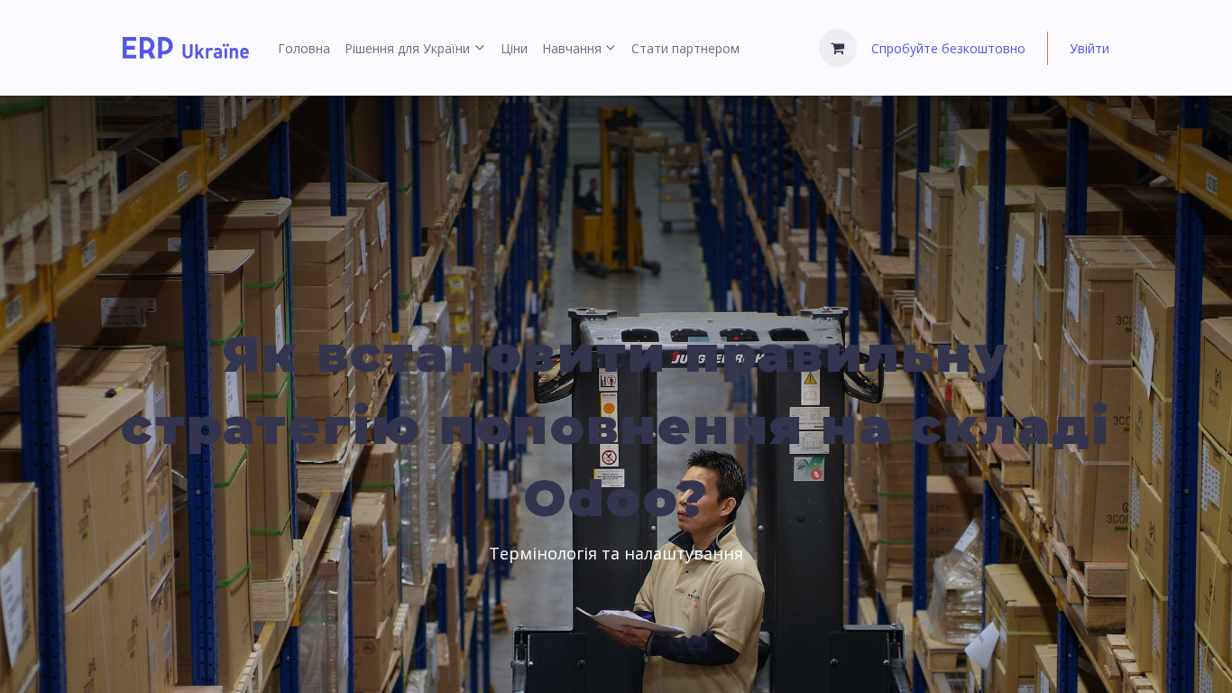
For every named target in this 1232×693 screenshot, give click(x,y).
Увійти (1089, 48)
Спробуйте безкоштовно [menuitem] (948, 48)
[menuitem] (304, 48)
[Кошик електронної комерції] (838, 48)
